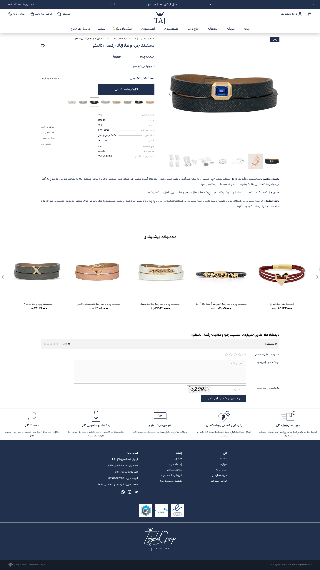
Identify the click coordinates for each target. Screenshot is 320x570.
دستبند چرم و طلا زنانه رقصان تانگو (93, 39)
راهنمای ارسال (47, 133)
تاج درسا (143, 39)
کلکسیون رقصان (107, 135)
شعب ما (223, 459)
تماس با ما (46, 144)
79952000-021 (123, 472)
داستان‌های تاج (80, 29)
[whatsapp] (123, 492)
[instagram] (129, 492)
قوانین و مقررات (219, 481)
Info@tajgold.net (121, 459)
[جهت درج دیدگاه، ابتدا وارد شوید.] (244, 355)
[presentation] (210, 5)
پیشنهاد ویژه (122, 29)
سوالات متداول (48, 138)
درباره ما (223, 464)
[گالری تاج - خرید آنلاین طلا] (160, 13)
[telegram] (136, 492)
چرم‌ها (117, 57)
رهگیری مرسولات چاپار (170, 481)
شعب (101, 29)
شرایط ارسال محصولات (170, 475)
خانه (152, 39)
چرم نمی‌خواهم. (142, 67)
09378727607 (116, 478)
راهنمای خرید (47, 127)
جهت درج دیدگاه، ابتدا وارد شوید (223, 398)
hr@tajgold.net (115, 466)
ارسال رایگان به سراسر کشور (162, 5)
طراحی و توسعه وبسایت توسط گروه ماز (29, 564)
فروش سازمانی (219, 475)
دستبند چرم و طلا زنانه (125, 39)
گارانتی (178, 459)
